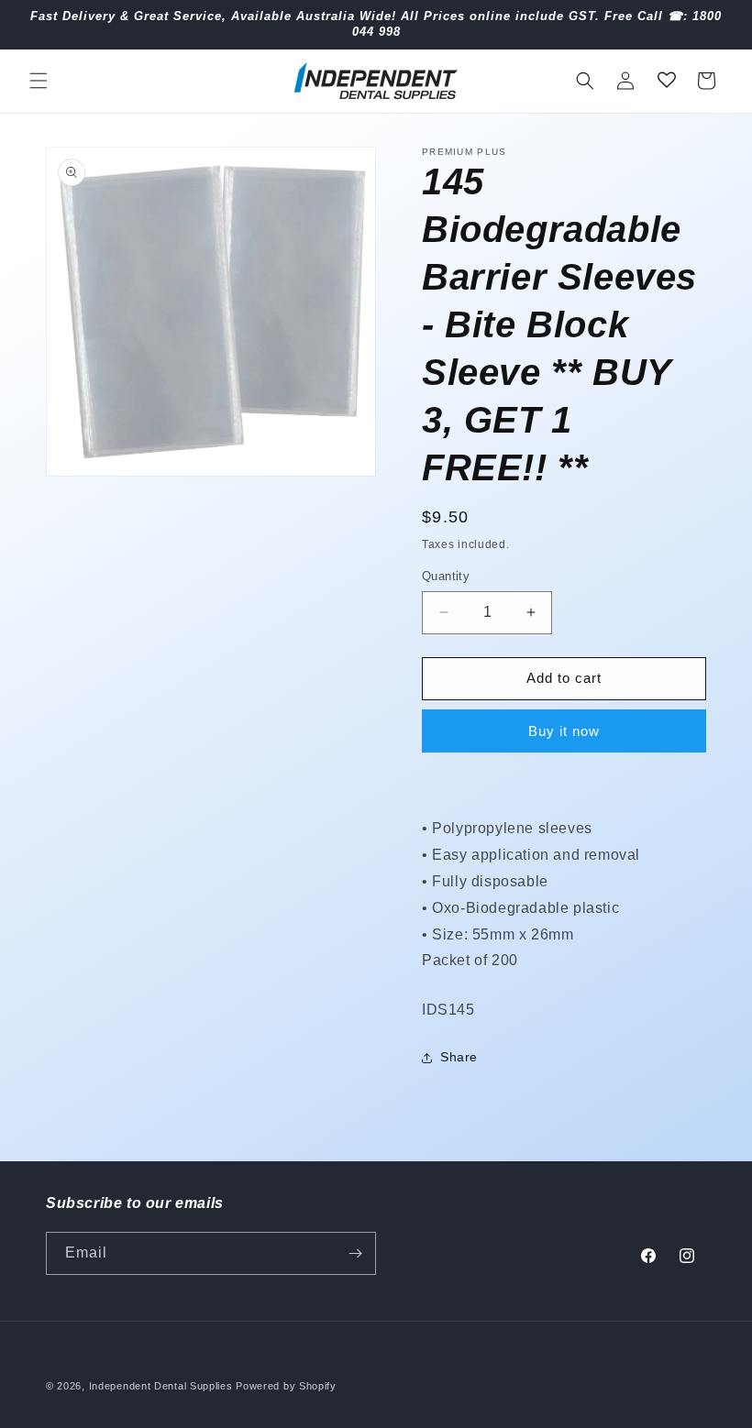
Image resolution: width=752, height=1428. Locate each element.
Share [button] (459, 1056)
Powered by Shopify (286, 1385)
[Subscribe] (355, 1253)
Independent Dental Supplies (161, 1385)
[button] (38, 80)
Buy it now (564, 731)
